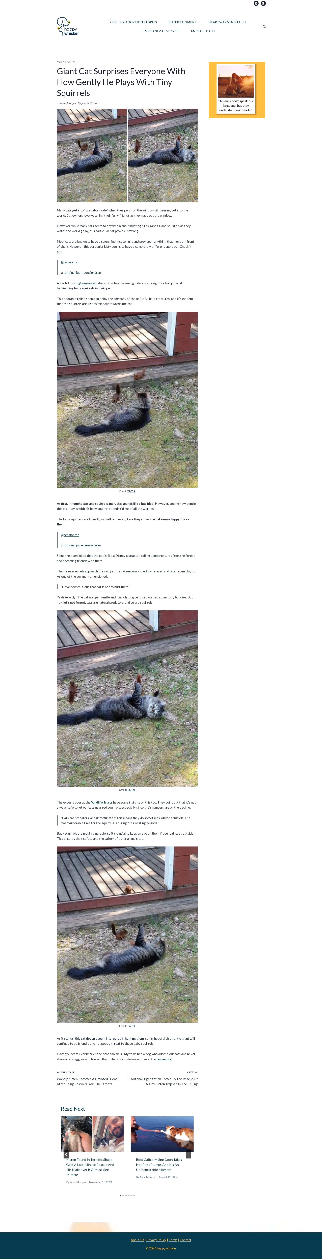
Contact (185, 1240)
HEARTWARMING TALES (227, 22)
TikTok (131, 491)
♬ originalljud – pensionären (81, 272)
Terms (173, 1240)
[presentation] (92, 1134)
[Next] (188, 1154)
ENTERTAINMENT (182, 22)
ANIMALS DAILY (203, 31)
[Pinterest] (263, 3)
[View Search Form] (264, 26)
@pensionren (70, 262)
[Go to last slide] (66, 1154)
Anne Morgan (68, 103)
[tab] (120, 1195)
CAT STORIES (66, 62)
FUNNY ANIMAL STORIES (160, 31)
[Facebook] (256, 3)
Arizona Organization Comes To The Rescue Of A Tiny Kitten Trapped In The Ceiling (164, 1078)
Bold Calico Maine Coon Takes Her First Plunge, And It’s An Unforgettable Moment (159, 1164)
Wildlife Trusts (102, 802)
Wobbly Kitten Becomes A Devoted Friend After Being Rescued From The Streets (87, 1078)
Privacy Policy (156, 1240)
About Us (137, 1240)
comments (164, 1059)
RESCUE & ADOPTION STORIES (133, 22)
